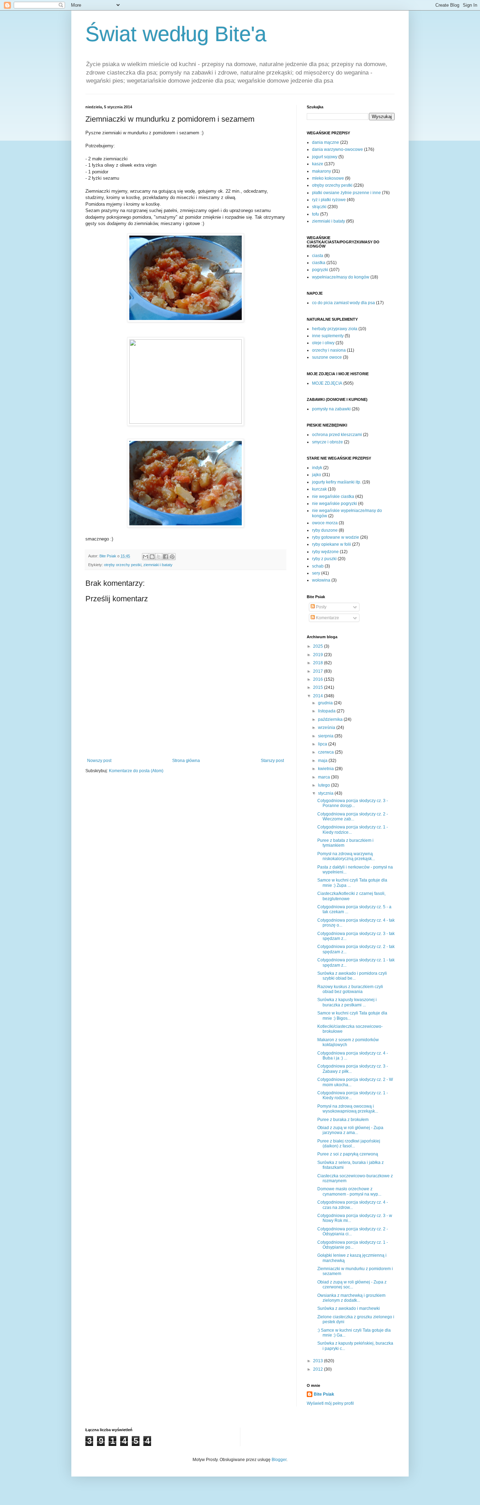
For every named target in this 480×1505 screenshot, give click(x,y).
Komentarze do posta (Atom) (136, 770)
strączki (319, 206)
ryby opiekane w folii (331, 544)
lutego (324, 785)
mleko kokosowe (328, 178)
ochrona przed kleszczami (337, 434)
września (327, 727)
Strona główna (186, 760)
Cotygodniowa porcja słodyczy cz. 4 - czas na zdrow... (352, 1205)
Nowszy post (99, 760)
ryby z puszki (324, 558)
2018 (318, 662)
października (331, 719)
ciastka (318, 262)
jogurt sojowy (324, 156)
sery (316, 573)
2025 (318, 646)
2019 (318, 654)
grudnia (326, 702)
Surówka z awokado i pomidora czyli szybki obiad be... (352, 976)
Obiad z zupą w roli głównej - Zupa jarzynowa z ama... (350, 1130)
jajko (316, 474)
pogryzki (320, 269)
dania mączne (325, 142)
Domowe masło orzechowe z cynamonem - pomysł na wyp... (349, 1191)
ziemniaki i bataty (158, 565)
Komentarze (327, 617)
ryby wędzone (325, 551)
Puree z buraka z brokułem (343, 1119)
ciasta (317, 255)
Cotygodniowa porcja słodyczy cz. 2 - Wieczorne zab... (352, 816)
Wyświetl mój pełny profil (330, 1403)
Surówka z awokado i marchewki (348, 1308)
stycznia (326, 793)
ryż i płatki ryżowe (329, 199)
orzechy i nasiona (329, 350)
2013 (318, 1360)
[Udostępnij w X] (158, 556)
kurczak (319, 489)
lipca (323, 744)
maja (323, 760)
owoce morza (325, 522)
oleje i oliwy (323, 342)
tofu (315, 214)
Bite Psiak (324, 1394)
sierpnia (326, 736)
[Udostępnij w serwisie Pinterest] (172, 556)
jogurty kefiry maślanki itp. (336, 482)
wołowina (321, 580)
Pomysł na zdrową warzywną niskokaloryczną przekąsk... (346, 856)
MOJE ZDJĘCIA (327, 383)
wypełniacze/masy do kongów (340, 277)
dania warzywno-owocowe (337, 149)
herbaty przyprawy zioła (334, 328)
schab (318, 566)
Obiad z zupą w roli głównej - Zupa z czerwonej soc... (352, 1284)
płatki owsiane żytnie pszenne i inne (346, 192)
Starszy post (272, 760)
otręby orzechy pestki (122, 565)
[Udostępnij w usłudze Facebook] (165, 556)
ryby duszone (325, 530)
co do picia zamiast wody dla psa (343, 302)
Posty (320, 606)
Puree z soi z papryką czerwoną (347, 1154)
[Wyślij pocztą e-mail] (145, 556)
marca (324, 777)
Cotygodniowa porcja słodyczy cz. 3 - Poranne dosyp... (352, 803)
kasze (317, 163)
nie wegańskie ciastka (333, 496)
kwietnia (326, 768)
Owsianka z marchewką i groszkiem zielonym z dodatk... (351, 1298)
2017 (318, 671)
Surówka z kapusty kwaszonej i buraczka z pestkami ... (347, 1002)
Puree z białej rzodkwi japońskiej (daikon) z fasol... (348, 1143)
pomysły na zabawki (331, 408)
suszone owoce (327, 357)
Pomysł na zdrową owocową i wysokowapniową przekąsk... (347, 1109)
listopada (327, 711)
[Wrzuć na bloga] (152, 556)
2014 (318, 695)
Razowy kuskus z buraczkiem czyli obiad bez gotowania (350, 989)
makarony (321, 171)
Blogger (279, 1459)
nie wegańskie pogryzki (334, 503)
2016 (318, 679)
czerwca (326, 752)
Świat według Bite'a (175, 34)
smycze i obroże (327, 442)
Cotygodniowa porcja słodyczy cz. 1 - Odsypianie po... (352, 1245)
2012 (318, 1369)
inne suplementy (328, 335)
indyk (317, 467)
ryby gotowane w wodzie (335, 537)
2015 (318, 687)
